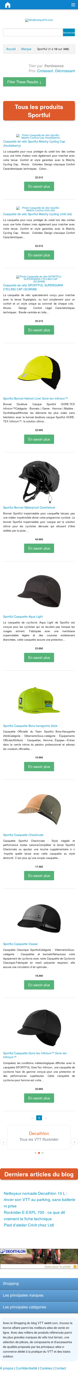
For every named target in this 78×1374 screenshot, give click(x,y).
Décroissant (65, 70)
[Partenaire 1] (35, 1153)
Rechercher (69, 32)
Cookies (46, 1368)
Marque (26, 49)
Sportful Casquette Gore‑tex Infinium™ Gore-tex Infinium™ (35, 1055)
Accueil (11, 49)
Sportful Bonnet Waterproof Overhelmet (29, 507)
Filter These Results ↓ (24, 81)
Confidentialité (26, 1368)
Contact (60, 1368)
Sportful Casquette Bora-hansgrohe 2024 (30, 726)
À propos (6, 1368)
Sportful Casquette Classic (20, 944)
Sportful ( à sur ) (53, 49)
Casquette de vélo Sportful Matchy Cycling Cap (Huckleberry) (34, 143)
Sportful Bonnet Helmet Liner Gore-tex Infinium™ (35, 398)
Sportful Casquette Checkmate (23, 835)
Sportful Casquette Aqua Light (23, 616)
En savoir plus (39, 186)
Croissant (45, 70)
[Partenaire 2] (39, 1153)
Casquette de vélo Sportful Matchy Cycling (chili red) (37, 214)
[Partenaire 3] (42, 1153)
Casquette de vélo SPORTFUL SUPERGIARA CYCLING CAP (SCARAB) (33, 287)
